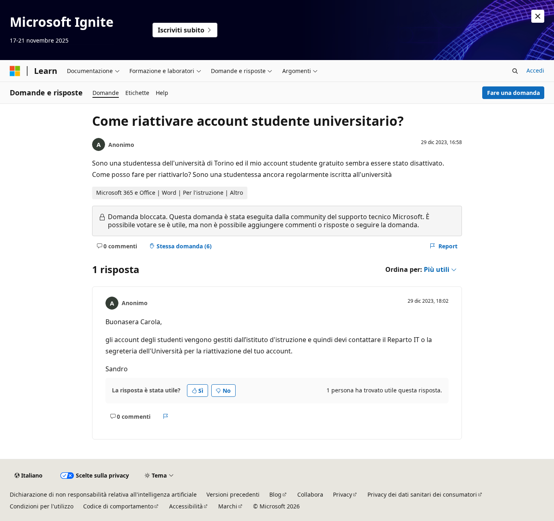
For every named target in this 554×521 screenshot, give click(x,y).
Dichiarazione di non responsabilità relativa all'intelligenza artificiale (103, 494)
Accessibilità (186, 506)
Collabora (310, 494)
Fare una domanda (513, 93)
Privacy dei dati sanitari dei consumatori (422, 494)
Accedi (535, 70)
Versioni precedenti (233, 494)
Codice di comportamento (118, 506)
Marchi (227, 506)
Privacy (342, 494)
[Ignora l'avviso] (537, 16)
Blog (275, 494)
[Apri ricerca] (515, 71)
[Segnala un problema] (166, 416)
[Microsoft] (15, 71)
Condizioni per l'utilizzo (41, 506)
